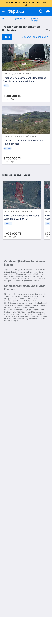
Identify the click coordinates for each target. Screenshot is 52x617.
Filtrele (7, 37)
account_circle (48, 12)
